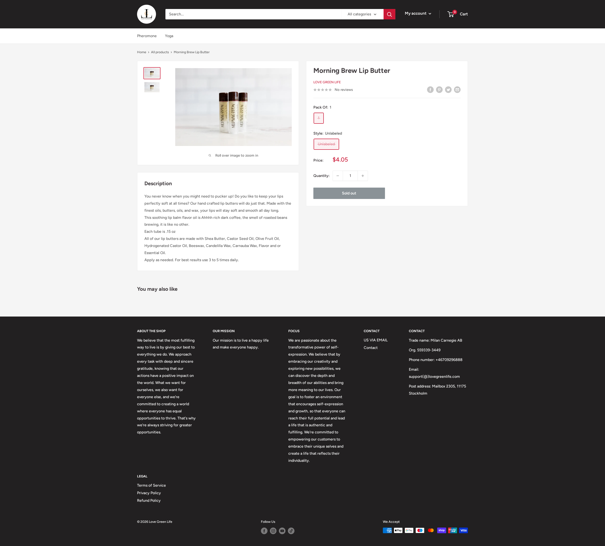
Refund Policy (149, 500)
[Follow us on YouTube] (282, 531)
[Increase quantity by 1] (363, 176)
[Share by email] (457, 89)
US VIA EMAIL (376, 340)
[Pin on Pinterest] (439, 89)
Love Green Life (327, 82)
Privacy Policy (149, 493)
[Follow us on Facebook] (264, 531)
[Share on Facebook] (430, 89)
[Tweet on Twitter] (448, 89)
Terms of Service (151, 485)
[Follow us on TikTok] (291, 531)
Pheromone (147, 36)
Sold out (349, 193)
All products (160, 52)
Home (141, 52)
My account (416, 13)
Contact (371, 347)
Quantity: (321, 175)
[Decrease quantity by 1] (338, 176)
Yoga (169, 36)
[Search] (389, 14)
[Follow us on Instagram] (273, 531)
